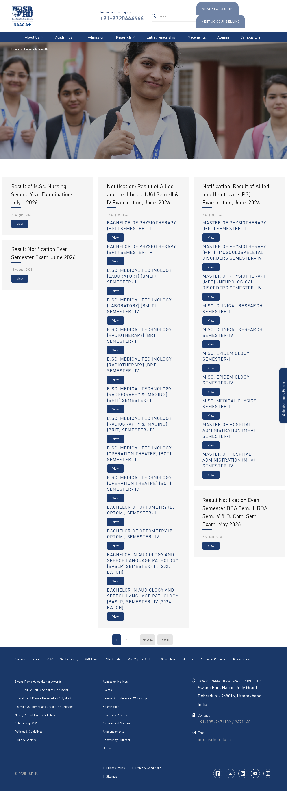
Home (15, 49)
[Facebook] (217, 773)
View (20, 224)
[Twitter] (230, 773)
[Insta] (267, 773)
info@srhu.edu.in (214, 739)
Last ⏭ (165, 640)
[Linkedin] (242, 773)
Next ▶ (147, 640)
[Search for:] (174, 16)
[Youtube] (255, 773)
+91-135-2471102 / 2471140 (224, 722)
